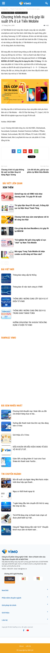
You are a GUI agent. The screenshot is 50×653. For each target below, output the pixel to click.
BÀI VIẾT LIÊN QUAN (12, 183)
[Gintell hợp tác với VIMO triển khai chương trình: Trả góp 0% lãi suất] (7, 196)
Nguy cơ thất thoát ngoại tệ (23, 491)
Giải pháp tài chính (9, 605)
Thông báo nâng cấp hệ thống (24, 275)
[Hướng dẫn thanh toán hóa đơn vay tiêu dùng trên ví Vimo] (6, 426)
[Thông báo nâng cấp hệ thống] (6, 278)
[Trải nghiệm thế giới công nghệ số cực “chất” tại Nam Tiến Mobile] (7, 243)
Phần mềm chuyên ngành (11, 598)
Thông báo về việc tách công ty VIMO (28, 287)
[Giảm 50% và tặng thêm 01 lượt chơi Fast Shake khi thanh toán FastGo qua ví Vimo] (6, 462)
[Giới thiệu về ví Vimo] (6, 438)
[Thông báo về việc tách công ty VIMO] (6, 290)
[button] (46, 3)
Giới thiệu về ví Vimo (21, 435)
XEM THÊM (8, 187)
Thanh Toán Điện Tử (8, 13)
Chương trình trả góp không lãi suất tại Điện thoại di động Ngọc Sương (12, 172)
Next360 (5, 590)
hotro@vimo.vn (22, 569)
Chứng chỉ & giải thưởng (13, 574)
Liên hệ (5, 620)
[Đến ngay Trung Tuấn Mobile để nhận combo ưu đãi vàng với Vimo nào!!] (7, 254)
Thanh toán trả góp (21, 13)
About (21, 646)
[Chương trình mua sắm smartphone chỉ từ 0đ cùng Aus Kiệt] (7, 220)
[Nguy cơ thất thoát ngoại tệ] (6, 495)
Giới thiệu (5, 613)
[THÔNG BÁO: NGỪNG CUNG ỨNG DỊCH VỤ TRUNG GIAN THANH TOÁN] (6, 314)
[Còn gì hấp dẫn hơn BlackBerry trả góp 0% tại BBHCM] (7, 231)
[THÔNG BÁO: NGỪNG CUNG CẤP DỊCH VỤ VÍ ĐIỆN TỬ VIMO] (6, 302)
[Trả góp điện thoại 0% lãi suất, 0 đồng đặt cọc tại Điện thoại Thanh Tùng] (7, 208)
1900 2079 (10, 569)
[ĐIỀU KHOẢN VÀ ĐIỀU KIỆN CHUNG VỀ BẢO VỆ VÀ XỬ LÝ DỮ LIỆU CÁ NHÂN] (6, 450)
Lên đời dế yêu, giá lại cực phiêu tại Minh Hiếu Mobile (38, 170)
